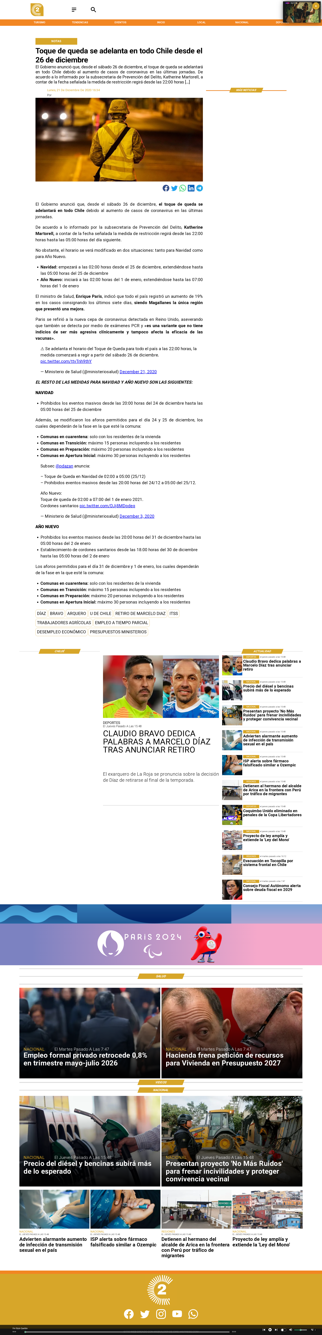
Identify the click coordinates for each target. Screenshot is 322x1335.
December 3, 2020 (137, 516)
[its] (232, 740)
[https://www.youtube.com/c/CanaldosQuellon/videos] (177, 1318)
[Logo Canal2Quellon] (37, 15)
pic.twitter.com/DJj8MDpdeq (107, 505)
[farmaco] (232, 765)
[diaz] (232, 665)
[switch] (283, 1330)
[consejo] (232, 890)
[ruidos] (232, 715)
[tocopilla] (232, 865)
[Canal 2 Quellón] (74, 12)
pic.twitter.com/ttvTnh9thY (66, 361)
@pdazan (64, 466)
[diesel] (232, 690)
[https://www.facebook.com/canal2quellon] (128, 1318)
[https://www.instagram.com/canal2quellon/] (161, 1318)
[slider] (25, 1332)
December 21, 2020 (138, 371)
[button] (41, 614)
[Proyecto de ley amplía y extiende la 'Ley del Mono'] (232, 840)
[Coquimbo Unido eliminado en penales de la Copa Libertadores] (232, 815)
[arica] (232, 790)
